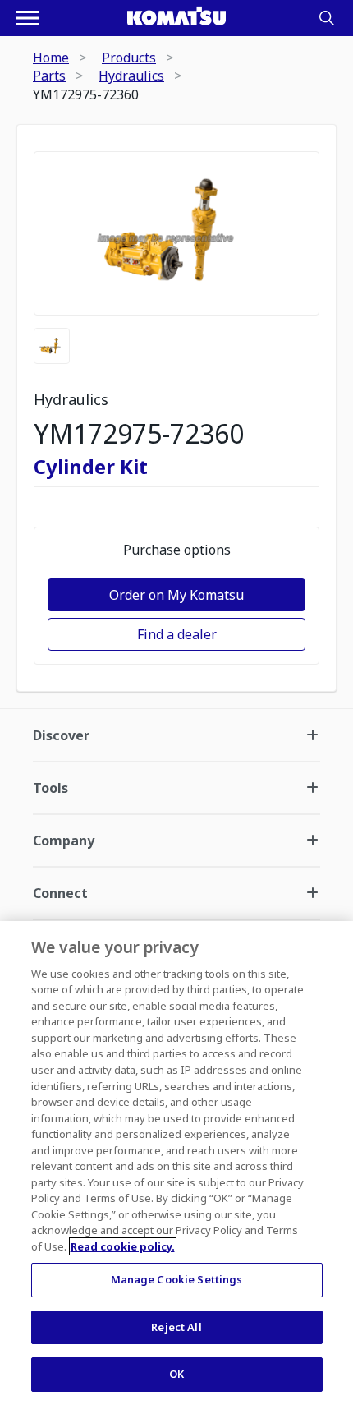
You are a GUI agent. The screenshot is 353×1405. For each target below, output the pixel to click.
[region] (176, 1163)
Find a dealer (177, 634)
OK (176, 1373)
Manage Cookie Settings (177, 1279)
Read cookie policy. (123, 1246)
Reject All (176, 1327)
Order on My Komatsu (176, 595)
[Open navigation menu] (27, 18)
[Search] (327, 18)
